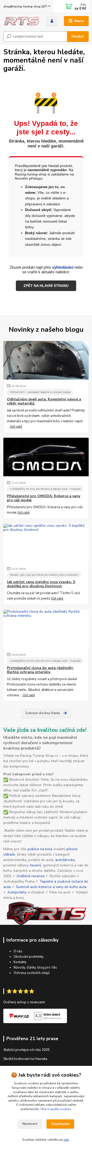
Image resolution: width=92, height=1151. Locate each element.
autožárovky (65, 859)
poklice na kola (40, 849)
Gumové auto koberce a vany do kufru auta (51, 886)
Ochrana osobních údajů (32, 973)
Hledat (78, 36)
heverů (35, 865)
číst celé (16, 426)
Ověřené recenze (30, 876)
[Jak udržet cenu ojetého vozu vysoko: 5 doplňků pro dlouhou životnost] (46, 543)
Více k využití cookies (55, 1109)
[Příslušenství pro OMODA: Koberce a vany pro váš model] (46, 457)
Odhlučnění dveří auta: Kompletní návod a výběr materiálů (44, 401)
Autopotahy (17, 892)
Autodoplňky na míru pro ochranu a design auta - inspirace (45, 489)
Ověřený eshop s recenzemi (24, 1002)
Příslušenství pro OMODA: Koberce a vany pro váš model (43, 498)
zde (66, 1140)
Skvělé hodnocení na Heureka (25, 1059)
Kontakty (20, 962)
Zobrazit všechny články (42, 713)
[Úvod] (21, 21)
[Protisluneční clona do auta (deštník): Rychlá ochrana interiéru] (46, 629)
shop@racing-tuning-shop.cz (23, 6)
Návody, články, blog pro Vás (35, 967)
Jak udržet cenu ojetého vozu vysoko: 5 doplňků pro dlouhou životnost (41, 584)
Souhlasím (60, 1123)
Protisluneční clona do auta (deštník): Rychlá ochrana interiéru (40, 670)
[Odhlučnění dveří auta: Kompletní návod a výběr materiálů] (46, 360)
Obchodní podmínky (29, 956)
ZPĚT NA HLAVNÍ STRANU (46, 286)
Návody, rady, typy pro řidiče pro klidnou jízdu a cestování (44, 575)
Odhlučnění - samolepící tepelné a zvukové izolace (40, 392)
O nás (18, 951)
